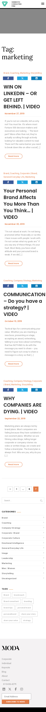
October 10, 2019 (13, 321)
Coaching (14, 73)
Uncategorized (9, 578)
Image (5, 553)
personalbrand (10, 614)
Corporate (7, 659)
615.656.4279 (9, 684)
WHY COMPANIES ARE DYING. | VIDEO (23, 405)
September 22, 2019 (15, 418)
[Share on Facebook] (8, 78)
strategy (27, 620)
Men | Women (8, 568)
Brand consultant (11, 601)
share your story (28, 614)
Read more (13, 156)
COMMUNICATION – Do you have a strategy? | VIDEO (24, 304)
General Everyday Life (14, 177)
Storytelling (36, 73)
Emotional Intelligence (13, 543)
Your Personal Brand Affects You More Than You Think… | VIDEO (21, 204)
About (5, 676)
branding (28, 601)
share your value (11, 620)
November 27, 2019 (14, 113)
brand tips (8, 608)
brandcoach (19, 595)
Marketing (25, 73)
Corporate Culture (11, 538)
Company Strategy (22, 280)
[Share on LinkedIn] (36, 78)
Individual (6, 663)
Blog (4, 671)
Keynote (6, 667)
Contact (6, 680)
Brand (6, 73)
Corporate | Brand (28, 173)
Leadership (7, 558)
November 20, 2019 (15, 224)
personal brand (24, 608)
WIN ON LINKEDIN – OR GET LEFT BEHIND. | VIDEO (22, 97)
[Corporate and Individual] (11, 4)
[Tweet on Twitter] (22, 78)
